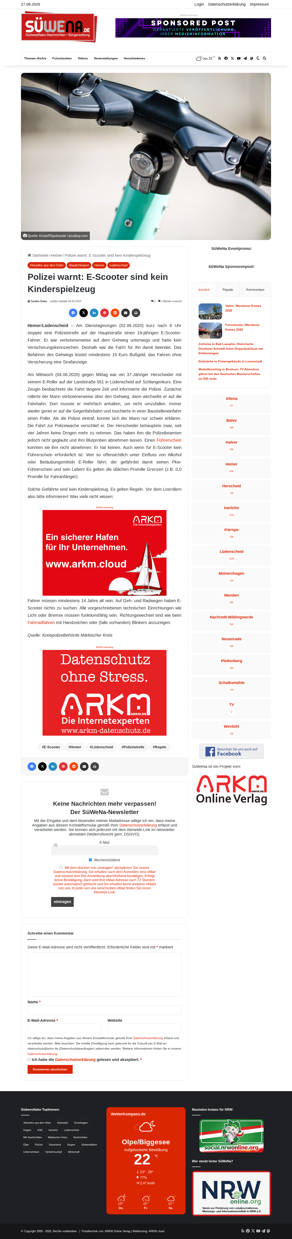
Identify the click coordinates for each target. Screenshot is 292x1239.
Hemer (56, 255)
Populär (228, 289)
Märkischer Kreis (57, 1137)
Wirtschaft (73, 1152)
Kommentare (255, 289)
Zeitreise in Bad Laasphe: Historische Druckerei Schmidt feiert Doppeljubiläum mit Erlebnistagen (231, 348)
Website (115, 1020)
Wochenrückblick (106, 860)
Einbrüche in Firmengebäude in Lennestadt (230, 361)
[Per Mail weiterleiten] (125, 313)
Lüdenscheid (118, 265)
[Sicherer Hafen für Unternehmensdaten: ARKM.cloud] (105, 552)
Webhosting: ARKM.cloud (148, 1231)
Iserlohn (53, 1130)
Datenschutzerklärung (227, 4)
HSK (40, 1130)
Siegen (71, 1144)
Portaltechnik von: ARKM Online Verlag (106, 1231)
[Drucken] (136, 313)
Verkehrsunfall (53, 1152)
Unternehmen (31, 1152)
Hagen (27, 1130)
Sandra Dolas (39, 301)
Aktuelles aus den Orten (46, 265)
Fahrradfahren (41, 622)
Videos (83, 58)
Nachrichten (80, 1137)
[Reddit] (115, 313)
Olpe (26, 1144)
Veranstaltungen (106, 58)
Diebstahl (62, 1122)
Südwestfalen (89, 1144)
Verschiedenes (134, 58)
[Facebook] (73, 313)
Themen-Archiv (35, 58)
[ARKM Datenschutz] (105, 692)
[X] (83, 313)
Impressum (259, 4)
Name (34, 1002)
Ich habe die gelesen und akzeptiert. (87, 1060)
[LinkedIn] (94, 313)
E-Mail (104, 842)
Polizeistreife (134, 747)
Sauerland (55, 1144)
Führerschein (169, 440)
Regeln (160, 747)
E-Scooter (52, 747)
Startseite (40, 255)
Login (199, 4)
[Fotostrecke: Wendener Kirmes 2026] (210, 330)
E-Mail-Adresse (43, 1020)
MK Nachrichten (32, 1137)
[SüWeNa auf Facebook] (231, 757)
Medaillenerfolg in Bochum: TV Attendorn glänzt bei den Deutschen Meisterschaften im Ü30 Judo (229, 374)
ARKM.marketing (189, 15)
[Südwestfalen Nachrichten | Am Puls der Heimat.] (59, 26)
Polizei (39, 1144)
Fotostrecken (62, 58)
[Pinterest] (104, 313)
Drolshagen (81, 1122)
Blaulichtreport (79, 265)
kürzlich (204, 289)
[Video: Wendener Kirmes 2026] (210, 311)
